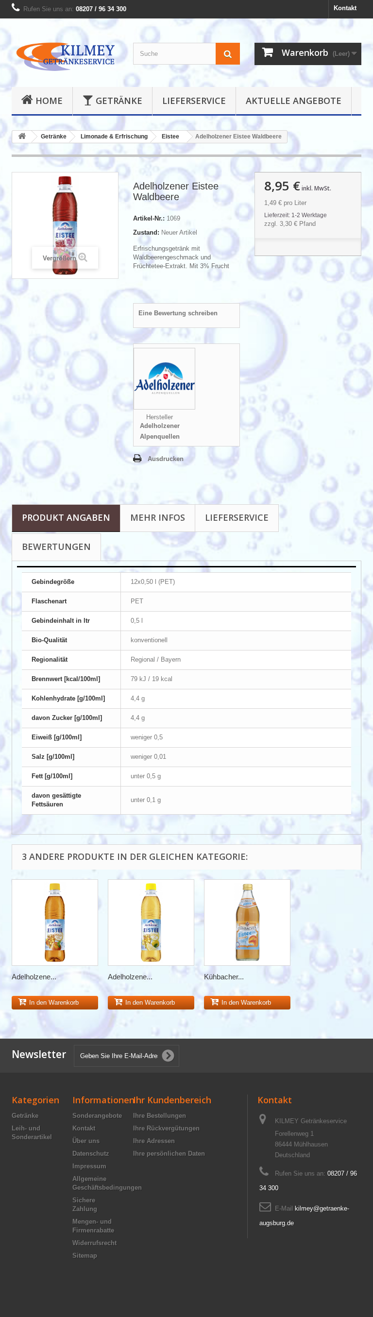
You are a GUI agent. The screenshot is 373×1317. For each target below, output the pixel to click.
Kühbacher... (224, 977)
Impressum (89, 1166)
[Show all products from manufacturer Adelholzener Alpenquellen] (164, 380)
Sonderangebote (97, 1115)
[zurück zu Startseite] (22, 137)
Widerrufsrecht (94, 1243)
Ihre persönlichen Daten (169, 1153)
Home (49, 100)
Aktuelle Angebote (293, 100)
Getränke (119, 100)
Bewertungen (56, 546)
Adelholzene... (34, 977)
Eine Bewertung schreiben (178, 313)
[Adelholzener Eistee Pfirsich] (55, 922)
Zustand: (146, 232)
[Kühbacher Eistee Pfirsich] (247, 922)
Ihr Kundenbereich (172, 1100)
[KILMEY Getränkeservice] (65, 56)
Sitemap (84, 1255)
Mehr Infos (157, 517)
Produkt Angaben (66, 517)
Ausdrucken (166, 458)
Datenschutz (90, 1153)
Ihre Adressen (154, 1141)
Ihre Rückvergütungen (166, 1128)
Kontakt (345, 8)
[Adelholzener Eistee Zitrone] (151, 922)
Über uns (86, 1141)
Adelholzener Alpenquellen (160, 431)
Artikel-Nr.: (149, 218)
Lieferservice (194, 100)
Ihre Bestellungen (159, 1115)
